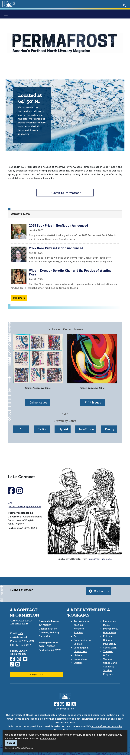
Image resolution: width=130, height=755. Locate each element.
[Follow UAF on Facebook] (56, 703)
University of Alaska (22, 714)
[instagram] (19, 492)
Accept (11, 743)
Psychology (109, 643)
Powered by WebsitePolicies (19, 748)
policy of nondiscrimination (55, 718)
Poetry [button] (109, 429)
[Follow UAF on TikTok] (68, 703)
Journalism (80, 658)
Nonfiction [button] (86, 429)
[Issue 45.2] (92, 358)
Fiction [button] (42, 429)
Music (106, 624)
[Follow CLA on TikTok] (12, 665)
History (78, 655)
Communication (83, 639)
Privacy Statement (65, 729)
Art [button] (22, 429)
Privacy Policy (48, 738)
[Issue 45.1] (38, 358)
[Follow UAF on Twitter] (74, 703)
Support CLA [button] (36, 674)
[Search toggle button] (124, 5)
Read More (19, 297)
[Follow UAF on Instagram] (61, 703)
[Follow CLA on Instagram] (20, 659)
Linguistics (109, 620)
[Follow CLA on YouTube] (18, 665)
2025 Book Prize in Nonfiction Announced (58, 225)
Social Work (110, 647)
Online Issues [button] (38, 402)
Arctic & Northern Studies (79, 628)
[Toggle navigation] (5, 14)
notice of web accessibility (106, 726)
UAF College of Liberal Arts (21, 622)
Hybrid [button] (63, 429)
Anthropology (81, 620)
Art (75, 636)
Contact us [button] (101, 591)
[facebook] (11, 492)
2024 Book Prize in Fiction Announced (56, 248)
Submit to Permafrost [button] (66, 193)
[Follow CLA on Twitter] (26, 659)
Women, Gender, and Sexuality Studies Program (110, 666)
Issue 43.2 (100, 558)
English (78, 643)
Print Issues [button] (93, 402)
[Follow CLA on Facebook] (13, 659)
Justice (78, 662)
